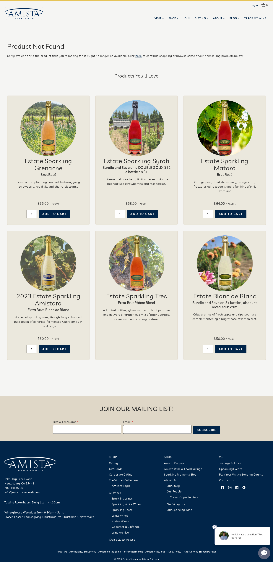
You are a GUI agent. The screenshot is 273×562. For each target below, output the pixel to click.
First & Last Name (64, 422)
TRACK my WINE (255, 18)
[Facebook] (222, 487)
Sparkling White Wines (126, 504)
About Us (170, 480)
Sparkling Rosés (122, 510)
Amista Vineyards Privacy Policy (163, 551)
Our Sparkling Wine (179, 510)
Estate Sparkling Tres (136, 296)
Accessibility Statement (82, 551)
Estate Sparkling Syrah (136, 161)
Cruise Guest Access (122, 539)
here (138, 56)
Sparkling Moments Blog (180, 474)
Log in (254, 5)
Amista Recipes (174, 463)
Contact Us (226, 480)
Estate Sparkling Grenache (48, 164)
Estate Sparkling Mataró (224, 164)
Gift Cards (115, 469)
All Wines (115, 493)
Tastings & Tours (230, 463)
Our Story (173, 486)
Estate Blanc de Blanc (224, 296)
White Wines (120, 515)
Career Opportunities (184, 497)
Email (127, 422)
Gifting (113, 463)
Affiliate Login (121, 486)
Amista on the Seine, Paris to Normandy (120, 551)
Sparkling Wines (122, 498)
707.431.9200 (13, 488)
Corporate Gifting (120, 474)
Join (186, 18)
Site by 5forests (150, 559)
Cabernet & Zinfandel (126, 527)
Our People (174, 491)
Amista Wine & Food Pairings (183, 469)
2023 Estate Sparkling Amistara (48, 299)
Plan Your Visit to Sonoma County (241, 474)
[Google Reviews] (244, 487)
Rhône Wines (120, 521)
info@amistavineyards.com (22, 492)
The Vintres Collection (123, 480)
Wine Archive (120, 532)
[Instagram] (229, 487)
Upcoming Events (230, 469)
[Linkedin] (236, 487)
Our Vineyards (176, 504)
